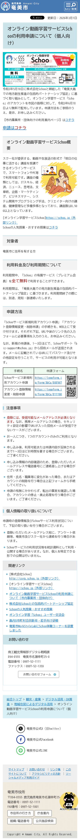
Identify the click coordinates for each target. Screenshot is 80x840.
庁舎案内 (43, 813)
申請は (14, 128)
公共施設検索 (45, 820)
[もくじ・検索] (70, 6)
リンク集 (55, 769)
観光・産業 (33, 699)
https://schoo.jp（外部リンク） (31, 588)
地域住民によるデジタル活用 (33, 704)
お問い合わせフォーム (37, 674)
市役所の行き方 (20, 813)
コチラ (69, 119)
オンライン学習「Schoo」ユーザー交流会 (36, 614)
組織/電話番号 (19, 820)
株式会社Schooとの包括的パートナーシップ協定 (41, 603)
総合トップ (14, 699)
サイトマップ (16, 769)
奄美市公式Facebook (40, 739)
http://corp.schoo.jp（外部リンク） (34, 578)
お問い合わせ (37, 769)
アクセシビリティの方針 (46, 773)
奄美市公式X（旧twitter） (44, 728)
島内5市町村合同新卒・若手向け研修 (33, 620)
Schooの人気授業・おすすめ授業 (30, 609)
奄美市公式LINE (37, 750)
